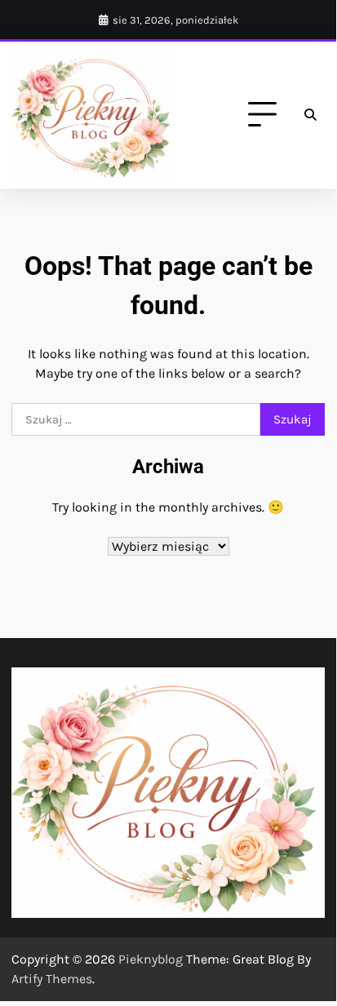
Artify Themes (51, 978)
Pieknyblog (150, 959)
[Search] (310, 115)
